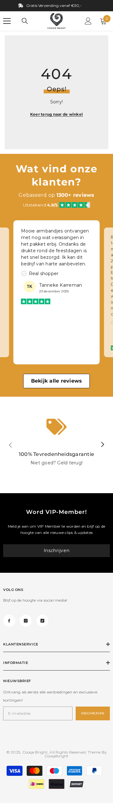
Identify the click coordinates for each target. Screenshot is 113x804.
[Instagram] (26, 621)
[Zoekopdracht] (25, 21)
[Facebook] (9, 621)
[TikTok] (42, 621)
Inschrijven (57, 550)
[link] (56, 445)
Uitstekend (40, 204)
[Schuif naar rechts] (102, 444)
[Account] (88, 21)
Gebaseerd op (56, 195)
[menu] (7, 21)
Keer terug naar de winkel (56, 114)
